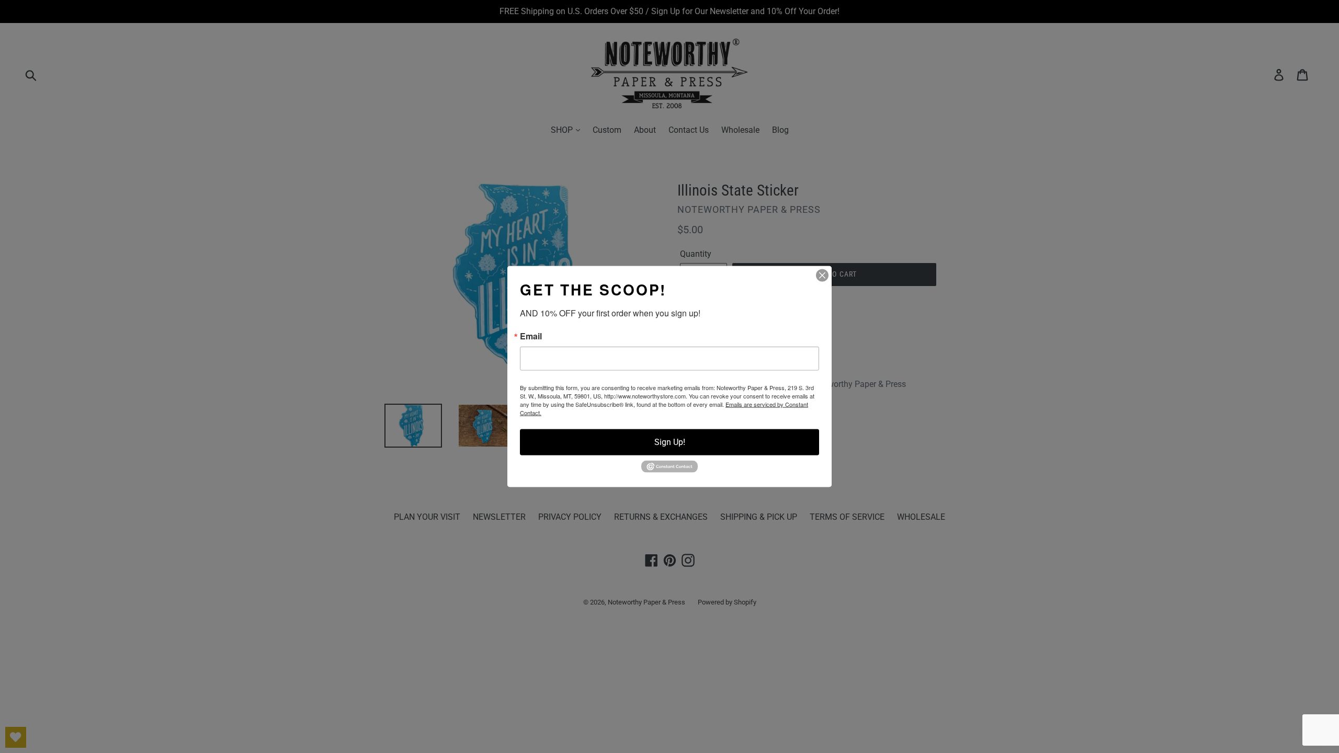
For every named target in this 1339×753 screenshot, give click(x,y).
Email (531, 336)
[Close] (822, 275)
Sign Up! (669, 442)
